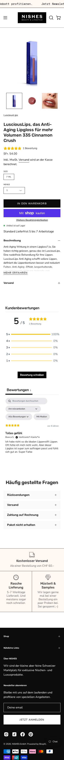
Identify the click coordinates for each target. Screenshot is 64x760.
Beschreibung (12, 240)
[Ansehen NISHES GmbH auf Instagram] (6, 734)
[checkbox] (42, 417)
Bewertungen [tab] (19, 389)
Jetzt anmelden (32, 719)
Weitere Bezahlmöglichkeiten (32, 220)
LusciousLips (11, 115)
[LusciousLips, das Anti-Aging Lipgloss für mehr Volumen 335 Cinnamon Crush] (14, 101)
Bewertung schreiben (32, 375)
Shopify (42, 744)
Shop (6, 636)
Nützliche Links (11, 648)
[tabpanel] (32, 429)
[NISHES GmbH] (32, 18)
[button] (50, 17)
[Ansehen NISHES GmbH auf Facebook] (22, 734)
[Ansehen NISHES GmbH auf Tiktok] (14, 734)
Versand (24, 160)
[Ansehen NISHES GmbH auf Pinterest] (30, 734)
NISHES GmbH (19, 744)
